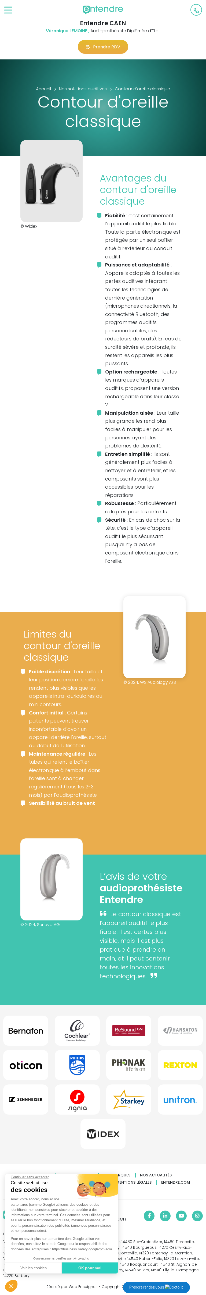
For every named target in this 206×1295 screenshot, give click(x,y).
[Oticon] (25, 1067)
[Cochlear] (77, 1033)
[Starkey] (128, 1101)
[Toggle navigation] (8, 10)
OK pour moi (89, 1268)
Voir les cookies (33, 1268)
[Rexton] (180, 1067)
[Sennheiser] (25, 1101)
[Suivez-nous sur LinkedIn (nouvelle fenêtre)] (165, 1216)
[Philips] (77, 1067)
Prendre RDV (106, 47)
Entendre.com (175, 1182)
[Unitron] (180, 1101)
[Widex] (103, 1136)
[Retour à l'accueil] (103, 10)
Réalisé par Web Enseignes (72, 1286)
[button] (11, 1285)
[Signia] (77, 1101)
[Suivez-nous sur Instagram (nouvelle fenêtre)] (197, 1216)
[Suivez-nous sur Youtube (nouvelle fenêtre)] (181, 1216)
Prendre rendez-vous (147, 1287)
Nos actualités (156, 1175)
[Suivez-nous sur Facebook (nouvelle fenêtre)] (149, 1216)
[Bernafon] (25, 1033)
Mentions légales (134, 1182)
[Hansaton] (180, 1033)
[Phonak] (128, 1067)
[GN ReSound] (128, 1033)
